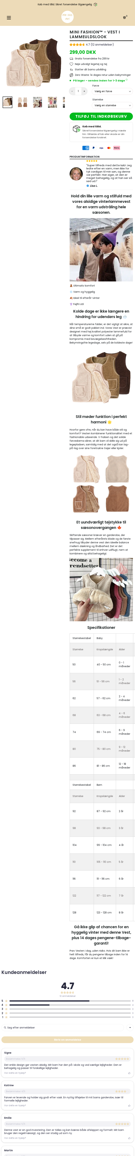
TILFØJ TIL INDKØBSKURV (101, 116)
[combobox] (130, 1027)
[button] (92, 45)
